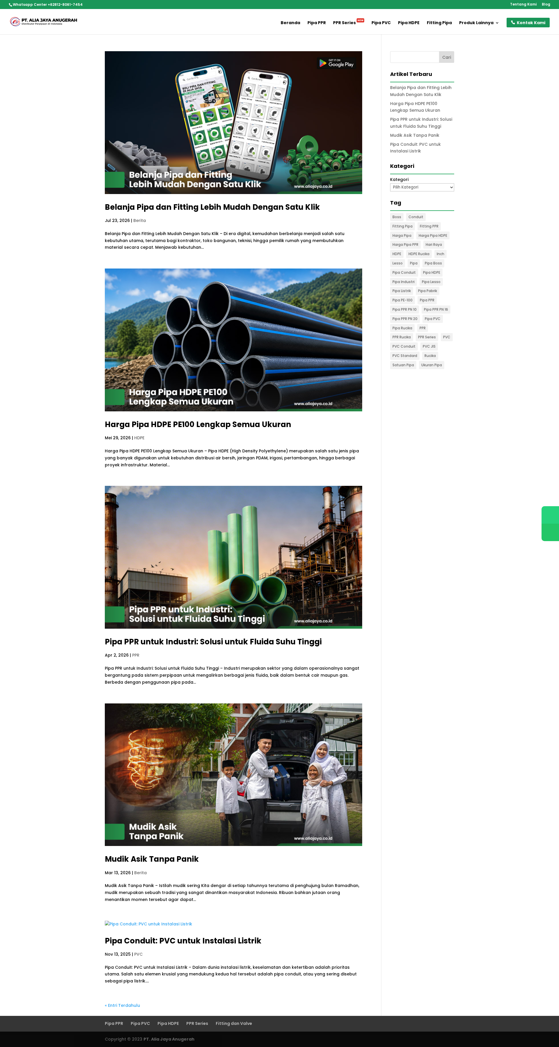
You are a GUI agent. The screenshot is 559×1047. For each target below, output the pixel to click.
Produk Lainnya (476, 23)
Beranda (290, 23)
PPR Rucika (401, 337)
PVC (138, 954)
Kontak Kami (531, 23)
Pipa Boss (433, 263)
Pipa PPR (316, 23)
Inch (440, 253)
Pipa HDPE (409, 23)
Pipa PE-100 (402, 300)
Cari (446, 57)
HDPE (139, 438)
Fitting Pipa (439, 23)
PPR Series (348, 23)
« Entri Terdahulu (122, 1005)
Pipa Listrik (401, 290)
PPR (135, 655)
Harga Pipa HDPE (433, 235)
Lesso (397, 263)
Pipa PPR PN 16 (436, 309)
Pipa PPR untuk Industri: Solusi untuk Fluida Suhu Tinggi (213, 642)
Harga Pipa (401, 235)
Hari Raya (434, 244)
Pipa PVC (381, 23)
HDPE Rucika (418, 253)
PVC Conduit (403, 346)
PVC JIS (429, 346)
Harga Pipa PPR (405, 244)
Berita (139, 220)
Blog (546, 5)
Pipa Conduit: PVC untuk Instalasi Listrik (183, 941)
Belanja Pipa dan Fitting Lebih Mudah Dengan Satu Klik (212, 207)
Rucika (430, 355)
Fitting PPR (429, 226)
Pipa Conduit (404, 272)
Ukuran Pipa (431, 364)
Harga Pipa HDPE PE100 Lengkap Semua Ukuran (198, 424)
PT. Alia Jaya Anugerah (169, 1039)
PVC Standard (404, 355)
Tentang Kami (523, 5)
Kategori (399, 179)
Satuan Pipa (403, 364)
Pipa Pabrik (427, 290)
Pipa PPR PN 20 (405, 318)
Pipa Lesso (431, 281)
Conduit (415, 216)
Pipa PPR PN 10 (404, 309)
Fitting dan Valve (234, 1023)
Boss (396, 216)
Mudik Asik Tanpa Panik (152, 859)
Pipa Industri (403, 281)
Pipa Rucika (402, 328)
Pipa (414, 263)
